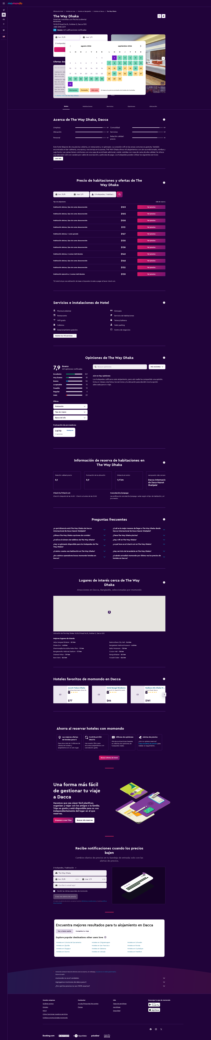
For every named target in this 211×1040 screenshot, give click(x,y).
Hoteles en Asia (70, 11)
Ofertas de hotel (58, 11)
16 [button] (102, 68)
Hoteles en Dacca (99, 11)
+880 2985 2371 (59, 27)
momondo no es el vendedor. (67, 978)
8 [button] (96, 63)
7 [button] (91, 63)
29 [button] (97, 79)
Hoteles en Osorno (63, 952)
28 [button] (91, 79)
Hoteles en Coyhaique (135, 948)
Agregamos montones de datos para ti (70, 982)
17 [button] (70, 74)
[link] (109, 758)
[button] (3, 3)
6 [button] (86, 63)
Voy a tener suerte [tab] (64, 931)
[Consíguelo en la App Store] (154, 1010)
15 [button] (96, 68)
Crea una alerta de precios (147, 743)
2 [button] (101, 58)
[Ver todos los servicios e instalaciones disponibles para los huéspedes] (164, 302)
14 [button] (91, 68)
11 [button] (75, 68)
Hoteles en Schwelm (134, 942)
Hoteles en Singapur (63, 948)
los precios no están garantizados (106, 971)
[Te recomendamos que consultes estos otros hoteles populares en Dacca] (164, 679)
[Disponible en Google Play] (154, 1005)
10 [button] (70, 68)
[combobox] (82, 873)
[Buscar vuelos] (4, 10)
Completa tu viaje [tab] (82, 931)
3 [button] (70, 63)
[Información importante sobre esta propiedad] (164, 462)
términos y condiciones (89, 901)
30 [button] (102, 79)
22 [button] (97, 74)
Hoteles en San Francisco (101, 945)
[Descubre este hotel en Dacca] (164, 119)
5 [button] (80, 63)
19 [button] (81, 74)
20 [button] (86, 74)
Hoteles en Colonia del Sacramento (68, 942)
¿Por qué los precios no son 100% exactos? (72, 986)
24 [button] (70, 79)
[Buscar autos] (4, 19)
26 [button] (81, 79)
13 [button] (86, 68)
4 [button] (75, 63)
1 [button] (96, 58)
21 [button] (91, 74)
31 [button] (70, 84)
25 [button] (75, 79)
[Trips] (4, 30)
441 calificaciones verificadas (74, 30)
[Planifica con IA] (4, 24)
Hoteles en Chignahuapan (101, 942)
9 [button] (101, 63)
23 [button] (102, 74)
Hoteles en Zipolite (63, 945)
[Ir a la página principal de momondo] (15, 3)
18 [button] (75, 74)
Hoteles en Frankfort (134, 952)
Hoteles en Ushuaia (98, 952)
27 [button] (86, 79)
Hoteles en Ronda (133, 945)
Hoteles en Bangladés (84, 11)
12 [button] (81, 68)
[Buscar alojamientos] (4, 15)
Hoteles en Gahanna (99, 948)
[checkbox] (64, 432)
